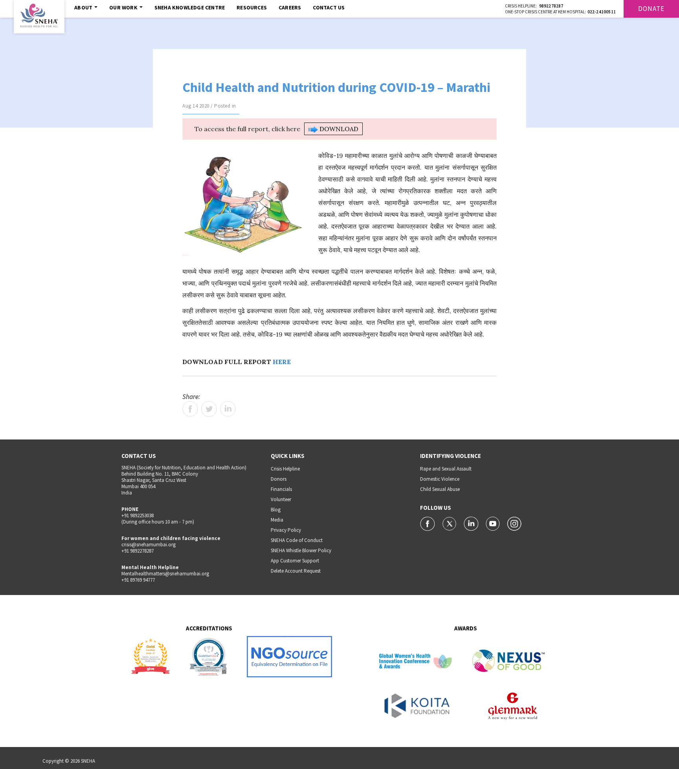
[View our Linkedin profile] (472, 523)
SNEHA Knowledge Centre (189, 7)
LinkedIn (228, 409)
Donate (651, 8)
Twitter (209, 409)
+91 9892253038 (137, 515)
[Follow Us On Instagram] (514, 523)
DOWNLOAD (338, 129)
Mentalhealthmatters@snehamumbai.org (165, 573)
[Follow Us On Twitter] (450, 523)
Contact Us (329, 7)
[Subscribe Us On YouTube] (493, 523)
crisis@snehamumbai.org (148, 544)
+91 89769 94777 (138, 580)
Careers (290, 7)
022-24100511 (601, 12)
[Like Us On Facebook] (428, 523)
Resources (252, 7)
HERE (282, 362)
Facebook (190, 409)
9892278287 (551, 6)
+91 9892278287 (137, 550)
